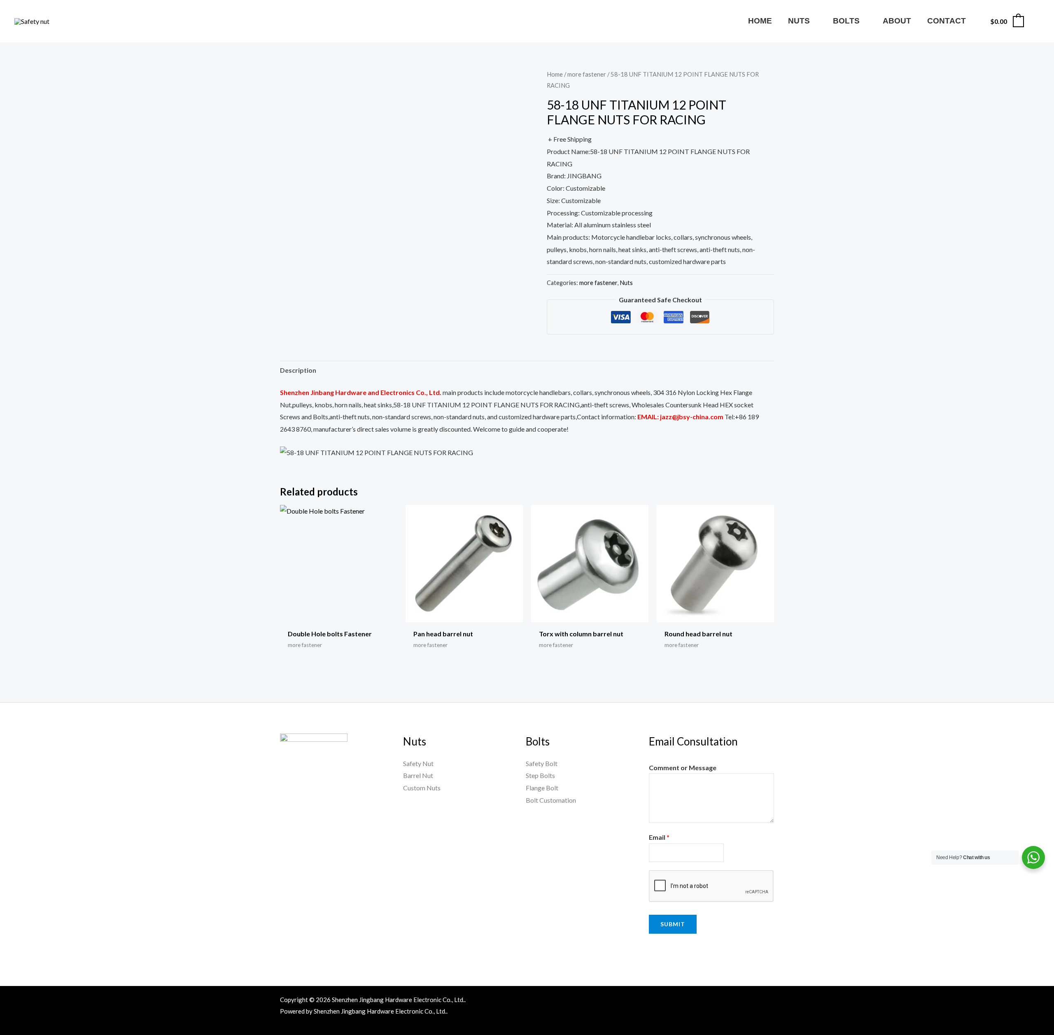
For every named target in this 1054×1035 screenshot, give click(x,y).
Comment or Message (682, 767)
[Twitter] (714, 1001)
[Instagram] (732, 1001)
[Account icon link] (1036, 21)
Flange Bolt (542, 788)
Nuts (626, 282)
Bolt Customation (551, 800)
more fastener (586, 74)
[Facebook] (679, 1001)
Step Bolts (540, 775)
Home (555, 74)
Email (659, 837)
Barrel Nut (418, 775)
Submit (672, 924)
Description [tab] (298, 370)
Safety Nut (418, 763)
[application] (813, 20)
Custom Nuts (422, 788)
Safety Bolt (541, 763)
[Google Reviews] (750, 1001)
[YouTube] (697, 1001)
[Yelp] (768, 1001)
